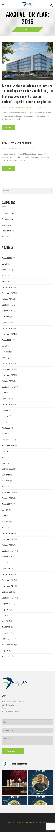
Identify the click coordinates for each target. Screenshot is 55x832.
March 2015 (7, 656)
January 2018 (7, 574)
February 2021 (8, 463)
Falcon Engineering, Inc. (27, 822)
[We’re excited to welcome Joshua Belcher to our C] (40, 782)
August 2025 (7, 311)
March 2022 (7, 434)
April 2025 (6, 323)
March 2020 (7, 487)
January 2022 (7, 440)
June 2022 (6, 422)
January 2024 (7, 363)
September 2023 (9, 387)
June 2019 (6, 516)
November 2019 (8, 492)
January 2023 (7, 404)
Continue (8, 127)
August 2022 (7, 410)
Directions (6, 708)
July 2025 (6, 317)
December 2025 (8, 293)
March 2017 (7, 633)
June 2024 (6, 346)
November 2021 (8, 446)
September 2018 (9, 551)
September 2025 (9, 305)
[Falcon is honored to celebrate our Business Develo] (14, 782)
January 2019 (7, 533)
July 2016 (6, 650)
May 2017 (6, 621)
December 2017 (8, 580)
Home (24, 29)
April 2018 (6, 569)
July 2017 (6, 610)
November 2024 (8, 334)
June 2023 (6, 393)
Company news (19, 107)
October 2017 (7, 592)
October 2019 (7, 498)
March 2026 (7, 276)
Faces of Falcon (8, 231)
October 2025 (7, 299)
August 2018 (7, 557)
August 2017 (7, 604)
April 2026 (6, 270)
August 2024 (7, 340)
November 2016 (8, 645)
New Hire (18, 148)
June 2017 (6, 615)
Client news (28, 107)
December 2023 (8, 369)
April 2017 (6, 627)
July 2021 (6, 451)
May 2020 (6, 481)
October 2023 (7, 381)
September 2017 (9, 598)
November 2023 (8, 375)
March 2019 (7, 527)
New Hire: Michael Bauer (16, 143)
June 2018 (6, 563)
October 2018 (7, 545)
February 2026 (8, 281)
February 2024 (8, 358)
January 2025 (7, 328)
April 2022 (6, 428)
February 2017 (8, 639)
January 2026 (7, 287)
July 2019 (6, 510)
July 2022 (6, 416)
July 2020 (6, 475)
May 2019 (6, 522)
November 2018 (8, 539)
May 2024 (6, 352)
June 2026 (6, 264)
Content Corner (8, 213)
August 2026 (7, 258)
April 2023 (6, 399)
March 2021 (7, 457)
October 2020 (7, 469)
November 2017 (8, 586)
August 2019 (7, 504)
